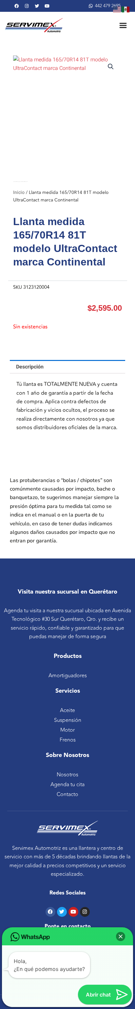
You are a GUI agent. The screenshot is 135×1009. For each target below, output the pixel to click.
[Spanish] (126, 9)
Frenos (68, 740)
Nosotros (67, 775)
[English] (117, 9)
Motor (67, 730)
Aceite (67, 710)
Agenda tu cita (67, 784)
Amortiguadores (67, 676)
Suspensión (67, 720)
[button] (111, 67)
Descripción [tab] (30, 367)
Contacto (67, 794)
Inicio (19, 192)
